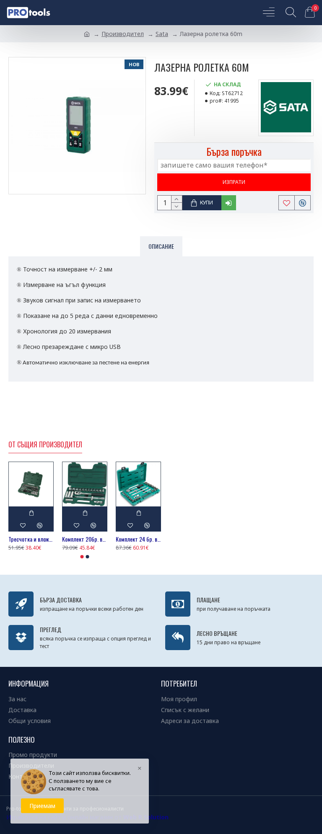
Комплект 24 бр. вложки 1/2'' (138, 539)
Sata (162, 34)
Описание (161, 246)
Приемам (42, 806)
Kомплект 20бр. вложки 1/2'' (84, 539)
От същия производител (45, 444)
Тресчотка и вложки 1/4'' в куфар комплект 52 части (31, 539)
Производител (122, 34)
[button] (82, 556)
